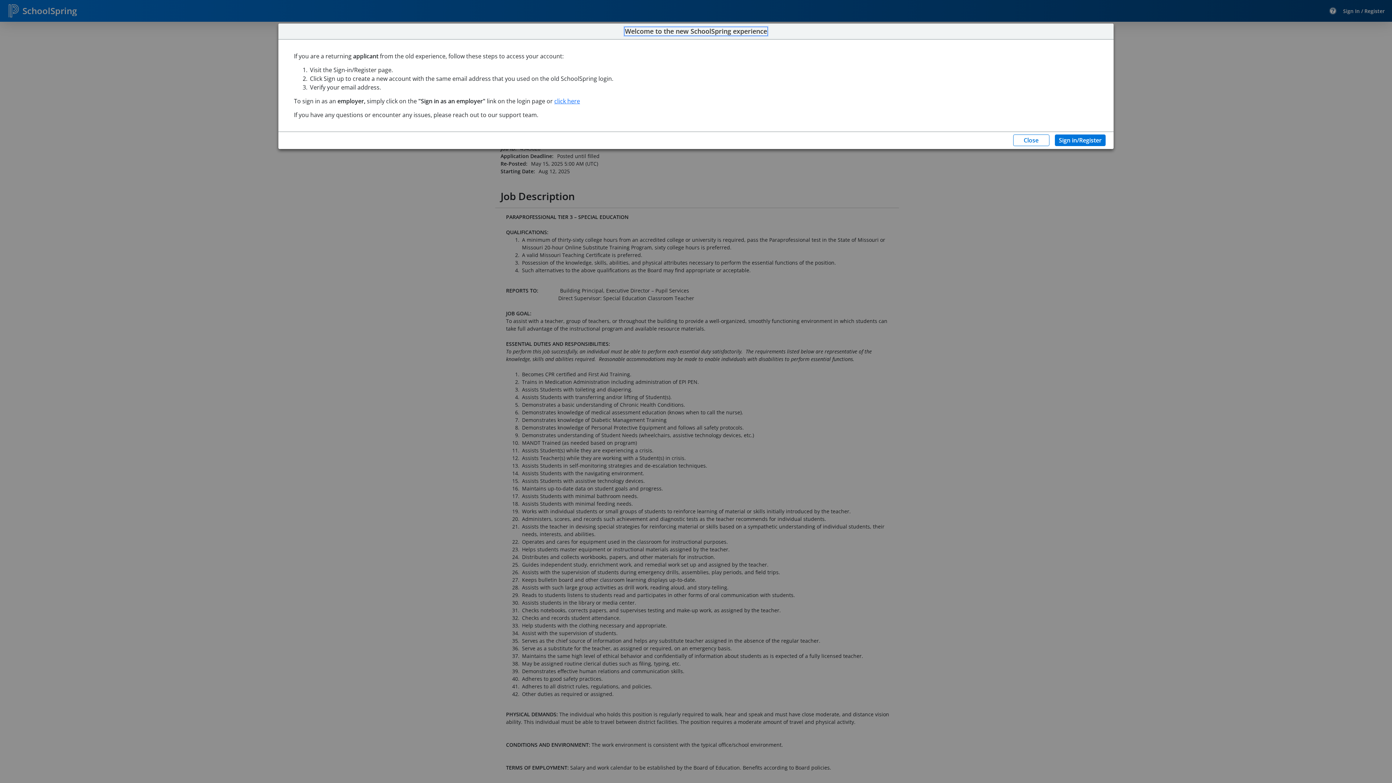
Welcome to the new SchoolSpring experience (696, 32)
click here (567, 101)
